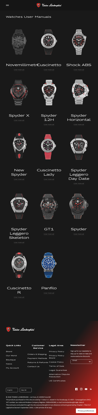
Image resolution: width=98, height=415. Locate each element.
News (9, 364)
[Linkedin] (91, 389)
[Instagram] (81, 389)
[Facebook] (76, 389)
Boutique (11, 360)
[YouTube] (86, 389)
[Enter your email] (89, 361)
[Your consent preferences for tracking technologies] (86, 411)
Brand (9, 351)
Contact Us (33, 366)
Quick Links (13, 345)
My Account (12, 368)
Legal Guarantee (58, 370)
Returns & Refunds (37, 362)
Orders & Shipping (37, 354)
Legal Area (56, 345)
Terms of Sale (56, 366)
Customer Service (38, 346)
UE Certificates (57, 381)
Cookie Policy (56, 362)
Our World (11, 356)
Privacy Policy (56, 351)
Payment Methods (37, 358)
